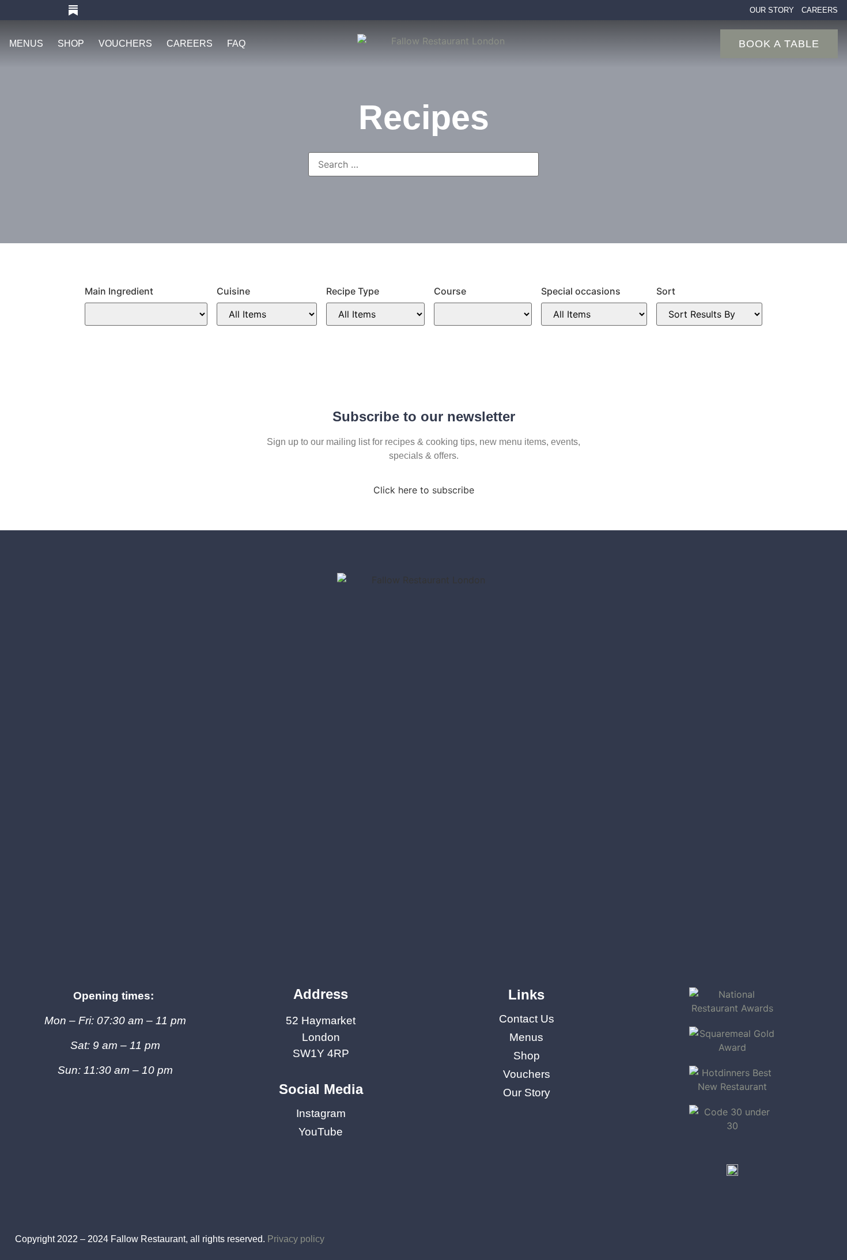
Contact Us (526, 1019)
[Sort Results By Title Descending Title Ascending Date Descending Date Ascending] (709, 314)
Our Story (526, 1093)
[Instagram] (14, 10)
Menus (26, 43)
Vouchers (125, 43)
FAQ (236, 43)
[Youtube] (34, 10)
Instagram (321, 1113)
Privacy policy (295, 1239)
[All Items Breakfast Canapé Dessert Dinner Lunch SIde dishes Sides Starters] (483, 314)
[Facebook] (53, 10)
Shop (71, 43)
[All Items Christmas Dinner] (594, 314)
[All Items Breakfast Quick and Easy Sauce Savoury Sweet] (375, 314)
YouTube (320, 1132)
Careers (190, 43)
